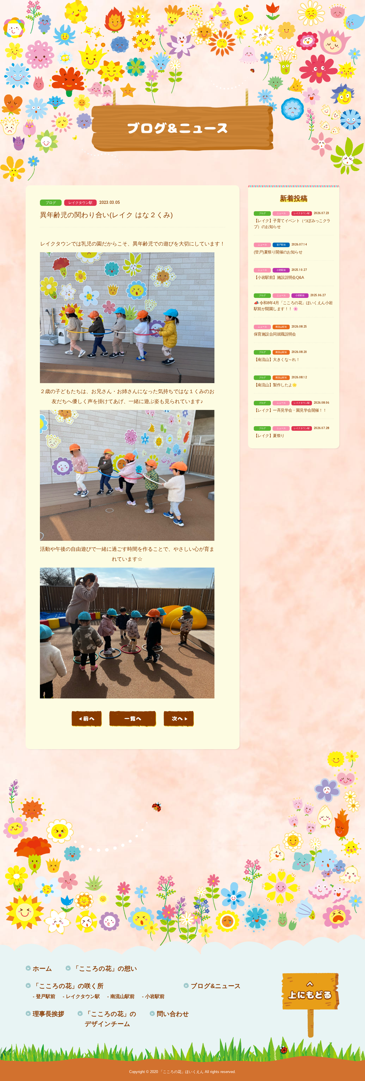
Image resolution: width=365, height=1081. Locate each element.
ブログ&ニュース (216, 985)
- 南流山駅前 (121, 996)
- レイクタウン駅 (81, 996)
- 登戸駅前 (44, 996)
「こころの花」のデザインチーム (110, 1018)
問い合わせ (173, 1013)
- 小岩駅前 (153, 996)
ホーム (42, 968)
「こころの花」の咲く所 (68, 985)
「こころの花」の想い (105, 968)
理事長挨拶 (48, 1013)
